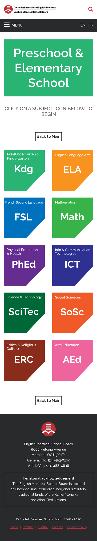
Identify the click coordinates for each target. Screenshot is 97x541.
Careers (57, 527)
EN (82, 25)
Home (14, 527)
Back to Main (49, 136)
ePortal (43, 527)
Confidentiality (77, 527)
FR (90, 25)
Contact (28, 527)
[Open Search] (90, 9)
